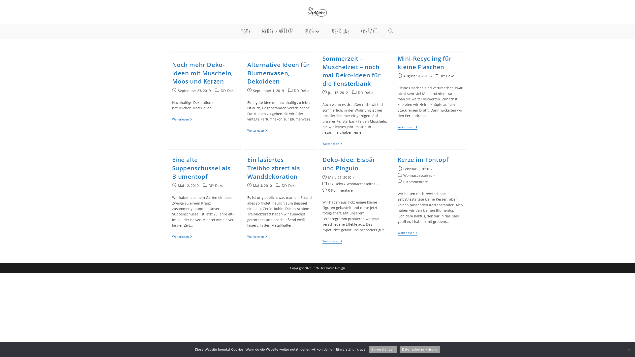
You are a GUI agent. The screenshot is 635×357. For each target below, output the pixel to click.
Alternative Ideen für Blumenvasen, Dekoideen (278, 72)
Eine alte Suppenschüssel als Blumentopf (201, 167)
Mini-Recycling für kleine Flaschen (425, 62)
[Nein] (628, 349)
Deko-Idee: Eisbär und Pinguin (348, 163)
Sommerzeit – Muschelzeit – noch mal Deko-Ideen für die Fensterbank (351, 71)
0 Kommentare (340, 190)
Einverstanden (382, 349)
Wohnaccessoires (361, 183)
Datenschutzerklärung (420, 349)
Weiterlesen (182, 120)
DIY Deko (228, 90)
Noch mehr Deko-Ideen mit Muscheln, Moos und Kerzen (202, 72)
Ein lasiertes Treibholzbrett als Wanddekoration (273, 167)
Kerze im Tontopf (423, 159)
